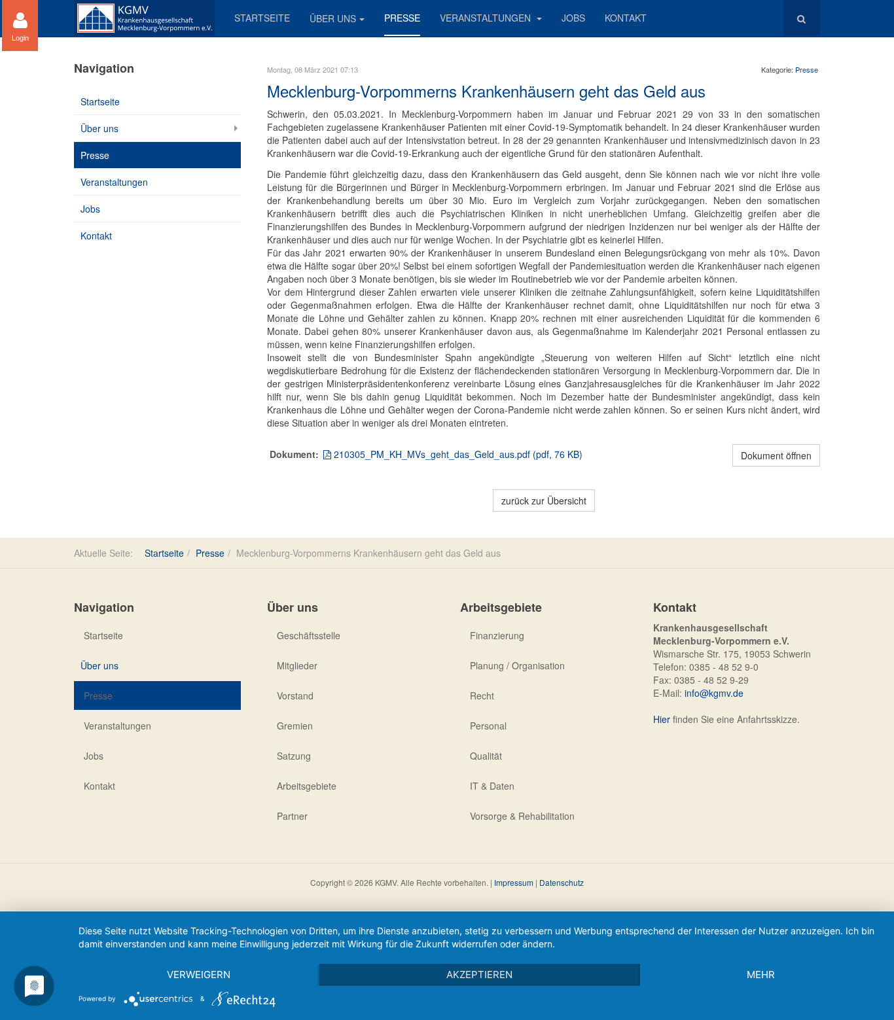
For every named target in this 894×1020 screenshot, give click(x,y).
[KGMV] (144, 18)
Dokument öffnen (776, 455)
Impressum (513, 882)
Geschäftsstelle (308, 635)
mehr (761, 974)
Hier (661, 719)
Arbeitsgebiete (306, 785)
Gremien (295, 725)
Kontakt (626, 17)
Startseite (262, 17)
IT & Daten (492, 785)
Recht (482, 695)
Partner (292, 815)
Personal (488, 725)
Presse (402, 17)
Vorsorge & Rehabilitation (522, 815)
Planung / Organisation (517, 665)
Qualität (486, 755)
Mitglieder (297, 665)
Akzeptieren (479, 974)
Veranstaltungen (486, 17)
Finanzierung (497, 635)
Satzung (294, 755)
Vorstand (295, 695)
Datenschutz (561, 882)
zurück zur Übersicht (543, 500)
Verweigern (198, 974)
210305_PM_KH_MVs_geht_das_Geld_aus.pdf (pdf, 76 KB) (456, 454)
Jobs (573, 17)
